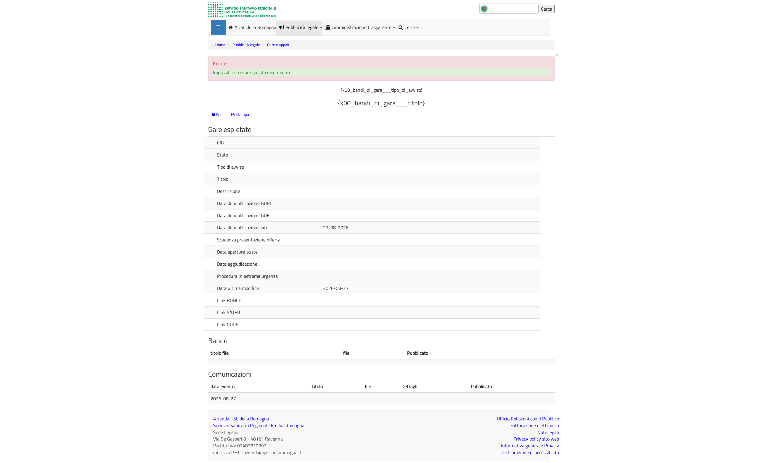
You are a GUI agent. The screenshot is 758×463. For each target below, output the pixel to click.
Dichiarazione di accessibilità (530, 452)
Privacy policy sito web (536, 438)
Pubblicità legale (302, 27)
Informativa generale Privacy (530, 445)
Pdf (218, 114)
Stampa (242, 114)
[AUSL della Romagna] (242, 9)
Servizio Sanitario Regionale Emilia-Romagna (258, 425)
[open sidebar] (218, 27)
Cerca (410, 27)
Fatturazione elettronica (534, 425)
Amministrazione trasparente (362, 27)
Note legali (548, 432)
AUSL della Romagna (255, 27)
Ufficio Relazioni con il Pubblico (528, 418)
